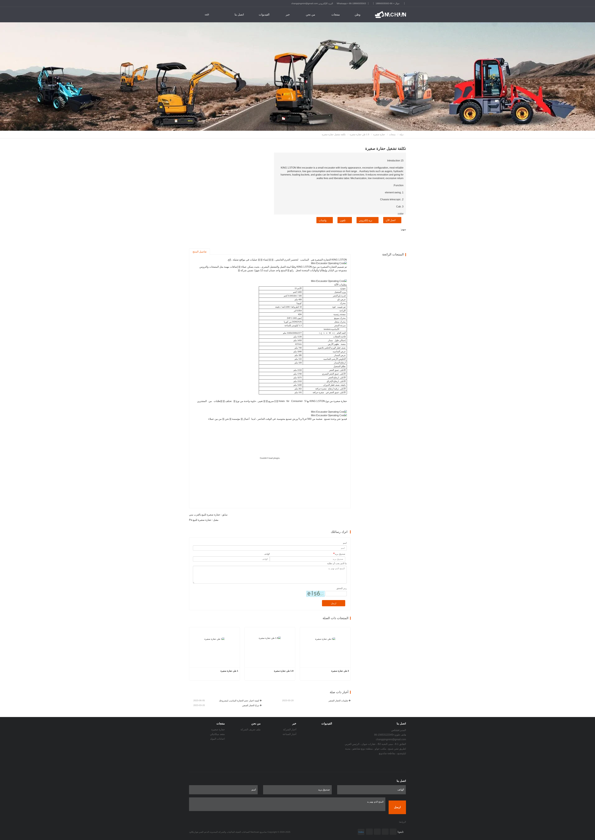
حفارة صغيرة (379, 134)
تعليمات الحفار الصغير (338, 700)
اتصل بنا (239, 14)
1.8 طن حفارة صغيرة (283, 671)
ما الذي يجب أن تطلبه (337, 563)
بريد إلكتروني (365, 220)
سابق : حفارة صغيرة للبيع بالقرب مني (208, 514)
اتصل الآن (390, 220)
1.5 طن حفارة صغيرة (359, 134)
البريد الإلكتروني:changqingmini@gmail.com (312, 3)
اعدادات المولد (217, 738)
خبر (294, 723)
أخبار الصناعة (289, 734)
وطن (357, 14)
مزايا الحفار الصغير (250, 705)
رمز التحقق (341, 588)
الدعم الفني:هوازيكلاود (199, 832)
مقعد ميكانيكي (217, 734)
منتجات (392, 134)
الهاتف (267, 554)
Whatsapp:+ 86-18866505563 (351, 3)
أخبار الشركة (289, 729)
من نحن (256, 723)
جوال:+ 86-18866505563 (387, 3)
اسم (345, 543)
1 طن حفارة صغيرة (229, 671)
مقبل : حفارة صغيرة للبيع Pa (203, 520)
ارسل (333, 603)
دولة (402, 134)
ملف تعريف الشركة (250, 729)
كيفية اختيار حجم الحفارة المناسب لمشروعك (239, 700)
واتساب (322, 220)
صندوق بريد (340, 554)
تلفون (343, 220)
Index (361, 832)
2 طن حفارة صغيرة (340, 671)
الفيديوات (264, 14)
